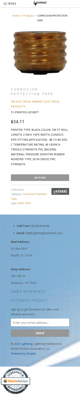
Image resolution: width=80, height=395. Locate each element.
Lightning (26, 344)
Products (28, 15)
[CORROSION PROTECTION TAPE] (40, 53)
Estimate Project (29, 300)
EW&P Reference (28, 291)
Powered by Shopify (23, 353)
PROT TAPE (24, 203)
